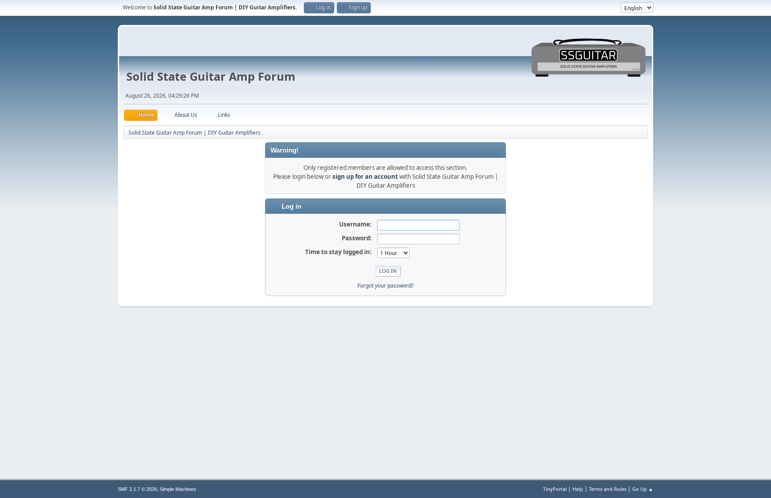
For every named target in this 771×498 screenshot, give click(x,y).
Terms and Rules (607, 489)
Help (577, 489)
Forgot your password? (385, 285)
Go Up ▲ (642, 489)
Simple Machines (178, 489)
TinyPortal (555, 489)
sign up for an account (365, 177)
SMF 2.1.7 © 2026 (137, 489)
